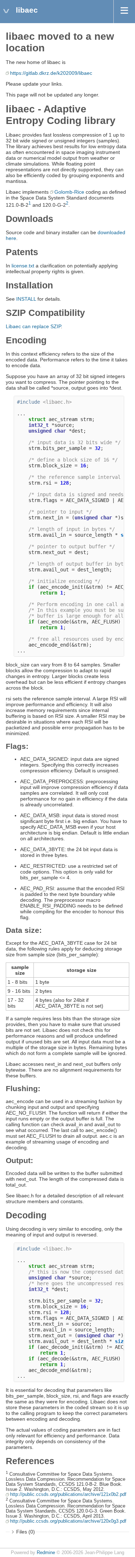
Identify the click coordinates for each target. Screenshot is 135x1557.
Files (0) (25, 1532)
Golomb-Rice (69, 192)
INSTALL (26, 299)
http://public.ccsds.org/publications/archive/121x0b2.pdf (68, 1494)
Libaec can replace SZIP (33, 326)
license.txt (23, 266)
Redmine (46, 1552)
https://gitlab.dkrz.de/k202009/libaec (51, 73)
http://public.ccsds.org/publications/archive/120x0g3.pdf (68, 1521)
